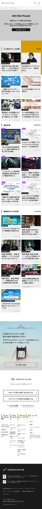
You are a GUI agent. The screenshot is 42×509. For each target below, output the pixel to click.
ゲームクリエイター (21, 430)
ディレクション (13, 446)
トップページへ (21, 30)
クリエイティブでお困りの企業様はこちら (20, 399)
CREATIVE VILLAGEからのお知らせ (35, 436)
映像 (31, 424)
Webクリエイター (21, 426)
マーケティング (13, 441)
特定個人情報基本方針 (28, 491)
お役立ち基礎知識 (21, 450)
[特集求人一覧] (35, 207)
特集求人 (4, 429)
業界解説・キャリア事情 (21, 441)
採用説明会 (4, 432)
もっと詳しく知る (20, 365)
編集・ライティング (13, 437)
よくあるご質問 (13, 405)
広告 (31, 430)
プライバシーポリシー (30, 488)
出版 (31, 433)
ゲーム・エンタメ (35, 427)
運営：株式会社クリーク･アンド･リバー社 (13, 488)
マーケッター (21, 438)
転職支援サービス (5, 435)
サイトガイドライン (28, 405)
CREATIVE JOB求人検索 (5, 426)
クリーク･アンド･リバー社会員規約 (11, 491)
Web (31, 422)
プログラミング (13, 428)
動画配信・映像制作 (13, 433)
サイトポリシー (6, 494)
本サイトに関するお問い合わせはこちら (21, 392)
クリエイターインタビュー (21, 446)
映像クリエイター (21, 434)
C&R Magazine (21, 454)
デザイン (12, 425)
